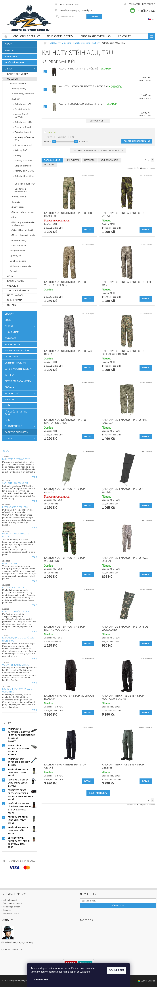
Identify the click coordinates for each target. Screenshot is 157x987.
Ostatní (12, 305)
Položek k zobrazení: (137, 141)
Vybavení (12, 286)
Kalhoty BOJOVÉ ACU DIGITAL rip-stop (88, 104)
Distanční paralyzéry (18, 381)
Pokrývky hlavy (17, 250)
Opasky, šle (15, 255)
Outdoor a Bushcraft (25, 184)
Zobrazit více (96, 121)
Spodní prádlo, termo (23, 212)
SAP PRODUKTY (13, 344)
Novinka (62, 137)
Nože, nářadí (15, 295)
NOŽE (8, 320)
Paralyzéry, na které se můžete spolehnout (18, 639)
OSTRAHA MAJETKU (15, 363)
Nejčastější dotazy (60, 36)
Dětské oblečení (18, 261)
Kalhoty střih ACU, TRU (25, 138)
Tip (73, 137)
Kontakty (124, 36)
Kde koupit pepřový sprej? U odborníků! (17, 690)
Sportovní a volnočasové (21, 190)
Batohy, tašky (15, 281)
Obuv (10, 276)
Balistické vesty (17, 74)
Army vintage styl (23, 145)
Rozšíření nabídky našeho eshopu (15, 535)
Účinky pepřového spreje (15, 664)
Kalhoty (16, 99)
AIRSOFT (9, 399)
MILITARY (10, 68)
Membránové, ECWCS (22, 115)
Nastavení (40, 979)
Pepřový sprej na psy (13, 587)
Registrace (148, 4)
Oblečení (12, 79)
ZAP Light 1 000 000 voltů (15, 483)
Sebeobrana (14, 300)
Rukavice (14, 271)
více (34, 477)
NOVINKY (9, 50)
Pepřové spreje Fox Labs (14, 507)
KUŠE (7, 405)
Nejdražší (89, 160)
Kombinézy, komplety (23, 93)
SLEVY (8, 44)
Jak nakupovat (10, 900)
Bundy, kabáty (19, 196)
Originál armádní (23, 165)
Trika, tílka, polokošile (23, 230)
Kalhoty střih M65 (23, 160)
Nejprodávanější (110, 160)
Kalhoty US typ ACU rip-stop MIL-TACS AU (90, 86)
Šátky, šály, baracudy (20, 266)
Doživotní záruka (11, 913)
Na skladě (52, 132)
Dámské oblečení (18, 245)
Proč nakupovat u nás (96, 36)
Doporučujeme (52, 160)
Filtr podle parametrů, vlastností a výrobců (96, 150)
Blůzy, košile (18, 207)
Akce (49, 137)
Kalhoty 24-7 (21, 150)
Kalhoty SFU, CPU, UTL (24, 177)
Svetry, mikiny (19, 88)
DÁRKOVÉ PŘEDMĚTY (16, 432)
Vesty (15, 217)
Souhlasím (116, 970)
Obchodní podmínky (26, 36)
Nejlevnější (72, 160)
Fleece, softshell (23, 127)
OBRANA (9, 387)
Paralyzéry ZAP (9, 563)
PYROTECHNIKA (13, 426)
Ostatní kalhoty (22, 109)
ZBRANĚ (9, 326)
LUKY (7, 420)
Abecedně (49, 165)
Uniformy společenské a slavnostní (23, 223)
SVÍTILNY (10, 375)
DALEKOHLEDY (13, 356)
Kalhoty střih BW (23, 104)
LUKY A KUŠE (12, 332)
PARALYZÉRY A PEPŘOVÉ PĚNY (16, 459)
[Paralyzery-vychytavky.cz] (30, 18)
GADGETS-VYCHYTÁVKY (18, 350)
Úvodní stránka (6, 36)
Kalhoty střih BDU (23, 122)
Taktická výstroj (18, 290)
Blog (5, 451)
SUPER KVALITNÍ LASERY (18, 369)
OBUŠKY (9, 314)
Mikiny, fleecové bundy (23, 235)
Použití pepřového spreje (15, 611)
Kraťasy (16, 202)
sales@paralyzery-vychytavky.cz (20, 942)
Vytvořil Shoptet (148, 981)
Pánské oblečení (18, 83)
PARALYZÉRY (12, 56)
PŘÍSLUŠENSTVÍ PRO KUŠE (16, 412)
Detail (88, 230)
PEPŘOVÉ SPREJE (14, 62)
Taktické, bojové (23, 132)
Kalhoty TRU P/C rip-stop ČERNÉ (85, 68)
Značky (9, 438)
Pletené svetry (19, 240)
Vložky (18, 155)
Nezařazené (12, 393)
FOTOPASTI (11, 338)
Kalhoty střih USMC (24, 171)
